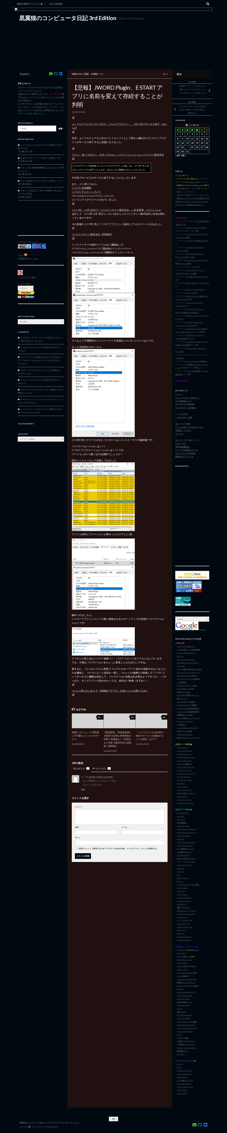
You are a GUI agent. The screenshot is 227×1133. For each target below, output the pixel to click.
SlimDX (183, 953)
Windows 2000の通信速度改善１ (188, 708)
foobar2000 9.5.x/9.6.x (184, 927)
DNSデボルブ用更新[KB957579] (188, 695)
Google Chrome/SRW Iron (185, 914)
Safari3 (179, 933)
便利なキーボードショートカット (188, 738)
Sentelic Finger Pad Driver (185, 767)
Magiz (35, 341)
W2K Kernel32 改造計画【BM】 (188, 950)
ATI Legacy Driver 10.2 (184, 770)
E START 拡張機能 (81, 187)
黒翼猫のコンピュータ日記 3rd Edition (67, 17)
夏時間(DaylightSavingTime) (186, 982)
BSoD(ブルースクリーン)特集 (187, 685)
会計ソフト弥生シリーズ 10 (186, 858)
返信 (83, 789)
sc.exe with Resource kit (185, 1031)
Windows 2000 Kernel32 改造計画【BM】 (39, 347)
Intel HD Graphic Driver (185, 751)
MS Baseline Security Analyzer (187, 1048)
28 (207, 147)
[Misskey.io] (51, 74)
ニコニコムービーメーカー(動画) (188, 884)
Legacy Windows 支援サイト (187, 398)
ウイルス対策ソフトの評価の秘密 (188, 649)
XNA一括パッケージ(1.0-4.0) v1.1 (197, 277)
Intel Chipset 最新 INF (184, 764)
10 (187, 138)
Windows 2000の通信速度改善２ (188, 712)
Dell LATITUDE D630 (184, 1084)
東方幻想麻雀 (181, 823)
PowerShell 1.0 (182, 904)
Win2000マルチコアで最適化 (187, 705)
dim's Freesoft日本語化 (185, 453)
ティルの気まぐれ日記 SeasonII (189, 427)
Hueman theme (52, 1127)
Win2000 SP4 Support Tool (186, 1025)
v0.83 (194, 267)
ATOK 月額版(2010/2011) (185, 849)
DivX (178, 875)
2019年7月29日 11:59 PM (100, 777)
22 (178, 147)
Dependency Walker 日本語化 (187, 676)
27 (202, 147)
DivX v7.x (180, 881)
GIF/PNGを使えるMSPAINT (186, 966)
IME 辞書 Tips (181, 724)
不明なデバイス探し (184, 692)
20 (202, 143)
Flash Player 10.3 (182, 813)
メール (125, 827)
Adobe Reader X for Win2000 (187, 829)
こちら (199, 185)
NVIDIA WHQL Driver (184, 761)
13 (202, 138)
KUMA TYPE (180, 443)
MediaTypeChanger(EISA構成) (187, 1022)
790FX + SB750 (182, 1090)
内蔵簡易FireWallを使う (185, 715)
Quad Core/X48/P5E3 (184, 1074)
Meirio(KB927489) (183, 1005)
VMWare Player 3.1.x (184, 754)
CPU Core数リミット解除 (185, 956)
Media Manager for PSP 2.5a (186, 842)
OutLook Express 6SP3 (184, 960)
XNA (178, 953)
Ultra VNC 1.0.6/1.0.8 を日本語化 (188, 679)
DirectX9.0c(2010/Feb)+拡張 (186, 973)
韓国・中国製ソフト (94, 74)
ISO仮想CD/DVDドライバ (185, 1041)
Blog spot (179, 434)
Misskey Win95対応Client (186, 646)
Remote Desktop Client (185, 721)
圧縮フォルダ (181, 1012)
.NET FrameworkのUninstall (186, 659)
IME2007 (180, 989)
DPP (193, 862)
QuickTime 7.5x (182, 924)
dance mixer (181, 868)
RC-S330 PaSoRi (182, 888)
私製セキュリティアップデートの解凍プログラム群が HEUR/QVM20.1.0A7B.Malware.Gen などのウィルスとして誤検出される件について (192, 201)
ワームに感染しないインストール (188, 718)
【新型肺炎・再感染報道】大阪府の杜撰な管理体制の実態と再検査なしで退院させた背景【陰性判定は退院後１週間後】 (117, 739)
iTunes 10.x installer (183, 836)
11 (101, 717)
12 (197, 138)
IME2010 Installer (183, 826)
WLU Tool (180, 656)
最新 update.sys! (182, 698)
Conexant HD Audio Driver (185, 757)
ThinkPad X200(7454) (184, 1070)
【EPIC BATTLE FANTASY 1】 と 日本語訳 (39, 370)
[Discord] (61, 74)
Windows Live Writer (184, 940)
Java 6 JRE (180, 816)
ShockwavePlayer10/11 (184, 937)
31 (187, 151)
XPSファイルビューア (184, 995)
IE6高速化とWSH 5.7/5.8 (185, 1044)
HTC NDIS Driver (182, 747)
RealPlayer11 (181, 930)
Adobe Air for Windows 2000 (186, 832)
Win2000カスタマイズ (185, 734)
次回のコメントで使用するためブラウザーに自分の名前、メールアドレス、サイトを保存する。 (118, 848)
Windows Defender (183, 999)
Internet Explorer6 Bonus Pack (187, 979)
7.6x (189, 924)
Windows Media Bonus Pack (186, 992)
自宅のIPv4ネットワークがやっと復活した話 (41, 158)
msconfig (180, 1008)
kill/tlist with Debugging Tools (187, 1028)
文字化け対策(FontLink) (185, 1002)
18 (192, 143)
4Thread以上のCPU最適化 (186, 702)
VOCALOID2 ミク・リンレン (186, 910)
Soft (189, 862)
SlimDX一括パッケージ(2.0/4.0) (196, 283)
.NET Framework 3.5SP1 (185, 845)
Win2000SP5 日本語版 (185, 407)
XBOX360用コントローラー (186, 793)
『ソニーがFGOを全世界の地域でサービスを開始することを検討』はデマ (150, 736)
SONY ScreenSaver (183, 878)
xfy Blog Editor (182, 894)
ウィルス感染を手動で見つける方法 (189, 669)
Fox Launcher (181, 666)
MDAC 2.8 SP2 (182, 963)
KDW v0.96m (190, 293)
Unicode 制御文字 (183, 976)
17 (187, 143)
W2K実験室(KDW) (183, 401)
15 (178, 143)
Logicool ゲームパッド (184, 790)
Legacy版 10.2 (180, 358)
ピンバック (103, 768)
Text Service (181, 1054)
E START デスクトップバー (86, 191)
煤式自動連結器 (182, 446)
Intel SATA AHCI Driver (184, 780)
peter (20, 363)
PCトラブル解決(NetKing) (186, 450)
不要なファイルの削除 (184, 731)
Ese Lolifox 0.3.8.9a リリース (194, 289)
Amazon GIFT (24, 277)
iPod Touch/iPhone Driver (185, 803)
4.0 (183, 933)
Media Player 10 (182, 917)
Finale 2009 (181, 891)
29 (178, 151)
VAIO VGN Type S (182, 1077)
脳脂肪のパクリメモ (184, 456)
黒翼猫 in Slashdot (183, 430)
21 (207, 143)
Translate (202, 629)
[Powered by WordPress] (29, 1127)
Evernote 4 (180, 839)
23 (182, 147)
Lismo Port (180, 871)
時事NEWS (77, 74)
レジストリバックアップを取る (187, 986)
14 (207, 138)
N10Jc (179, 1067)
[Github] (56, 74)
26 (197, 147)
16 (182, 143)
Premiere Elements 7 (184, 901)
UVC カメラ (181, 783)
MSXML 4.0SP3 (182, 969)
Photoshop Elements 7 (184, 898)
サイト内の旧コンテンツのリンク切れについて (42, 181)
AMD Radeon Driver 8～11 (186, 774)
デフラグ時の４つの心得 (185, 689)
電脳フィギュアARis (184, 907)
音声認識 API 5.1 (182, 1051)
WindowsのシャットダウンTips (187, 663)
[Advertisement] (192, 515)
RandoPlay (22, 373)
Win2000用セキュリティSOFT (187, 728)
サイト (77, 837)
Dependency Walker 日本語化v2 (196, 361)
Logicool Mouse (182, 796)
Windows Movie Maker (184, 1015)
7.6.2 (183, 920)
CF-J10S (180, 1064)
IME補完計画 (181, 682)
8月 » (183, 155)
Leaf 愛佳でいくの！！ (184, 852)
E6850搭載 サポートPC (185, 1080)
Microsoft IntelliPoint (184, 800)
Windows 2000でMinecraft (186, 653)
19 (197, 143)
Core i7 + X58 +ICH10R (185, 1087)
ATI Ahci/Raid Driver (183, 777)
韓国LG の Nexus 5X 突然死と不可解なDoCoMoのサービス (86, 736)
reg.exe (179, 1035)
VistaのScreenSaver (183, 855)
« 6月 (177, 155)
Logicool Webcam (182, 787)
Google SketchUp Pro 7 (184, 865)
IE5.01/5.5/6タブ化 (183, 1018)
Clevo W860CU (182, 1093)
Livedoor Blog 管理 (183, 417)
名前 (78, 827)
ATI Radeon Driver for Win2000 (196, 228)
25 (192, 147)
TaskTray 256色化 (182, 1038)
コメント (82, 768)
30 (182, 151)
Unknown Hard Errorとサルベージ (188, 672)
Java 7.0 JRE (181, 819)
